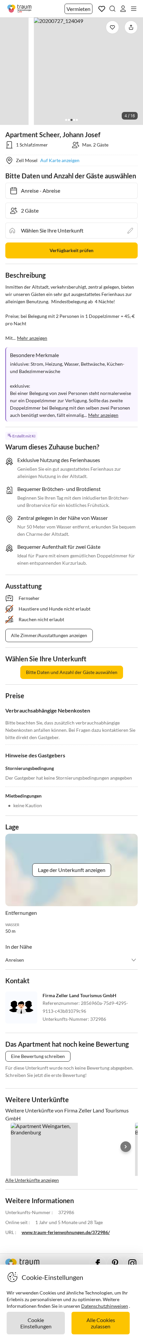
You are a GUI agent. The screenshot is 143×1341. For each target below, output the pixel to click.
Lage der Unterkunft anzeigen (71, 870)
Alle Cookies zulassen (100, 1323)
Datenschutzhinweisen (104, 1306)
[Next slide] (125, 1146)
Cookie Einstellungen (36, 1323)
